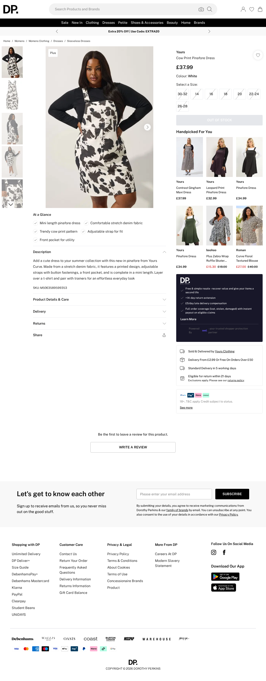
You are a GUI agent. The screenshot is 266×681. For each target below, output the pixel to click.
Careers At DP (166, 554)
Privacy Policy (118, 554)
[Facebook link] (224, 552)
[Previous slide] (57, 31)
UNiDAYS (19, 615)
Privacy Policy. (228, 514)
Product (113, 588)
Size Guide (20, 567)
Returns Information (75, 586)
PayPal (17, 594)
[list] (99, 127)
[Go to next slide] (147, 127)
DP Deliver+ (21, 561)
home (6, 41)
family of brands (177, 510)
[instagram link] (213, 552)
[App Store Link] (225, 582)
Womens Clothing (39, 41)
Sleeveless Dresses (78, 41)
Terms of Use (117, 574)
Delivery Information (75, 579)
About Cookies (118, 567)
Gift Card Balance (73, 593)
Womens (19, 41)
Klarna (17, 588)
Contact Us (68, 554)
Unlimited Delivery (26, 554)
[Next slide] (209, 31)
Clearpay (19, 601)
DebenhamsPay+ (25, 574)
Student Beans (23, 608)
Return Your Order (73, 561)
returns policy (236, 380)
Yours (180, 52)
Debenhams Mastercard (30, 581)
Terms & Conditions (122, 561)
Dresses (58, 41)
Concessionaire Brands (125, 581)
